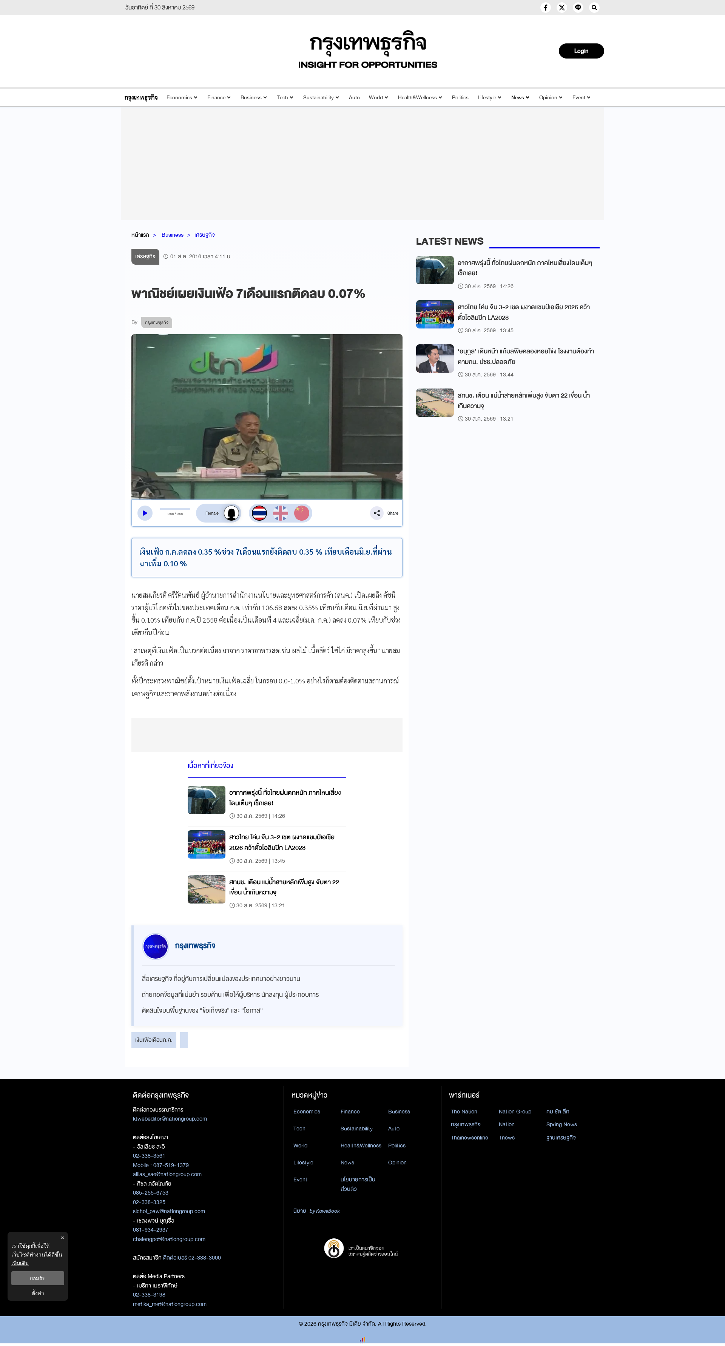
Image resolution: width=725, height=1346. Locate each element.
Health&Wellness (417, 97)
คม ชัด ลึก (557, 1111)
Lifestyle (487, 97)
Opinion (548, 97)
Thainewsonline (469, 1137)
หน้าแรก (140, 235)
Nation (507, 1124)
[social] (545, 7)
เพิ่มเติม (20, 1263)
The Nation (464, 1111)
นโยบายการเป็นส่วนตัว (358, 1184)
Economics (179, 97)
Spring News (561, 1124)
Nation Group (515, 1111)
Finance (216, 97)
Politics (460, 97)
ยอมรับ (38, 1278)
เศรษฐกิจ (204, 235)
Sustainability (318, 97)
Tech (282, 97)
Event (578, 97)
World (376, 97)
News (517, 97)
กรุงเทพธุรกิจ (466, 1124)
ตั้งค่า (38, 1293)
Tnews (507, 1137)
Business (251, 97)
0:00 (171, 514)
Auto (354, 97)
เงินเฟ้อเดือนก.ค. (154, 1040)
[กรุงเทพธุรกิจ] (141, 97)
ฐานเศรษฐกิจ (561, 1137)
